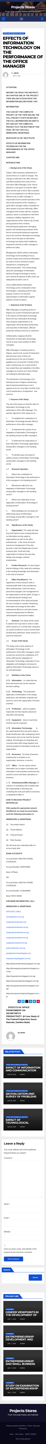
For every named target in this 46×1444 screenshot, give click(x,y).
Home (12, 1434)
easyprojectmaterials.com (16, 922)
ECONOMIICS (10, 1309)
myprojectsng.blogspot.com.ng (18, 958)
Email (7, 1218)
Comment (8, 1158)
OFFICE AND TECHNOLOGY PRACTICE (14, 33)
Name (7, 1204)
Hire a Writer (19, 1434)
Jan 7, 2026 (11, 1319)
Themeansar (23, 1428)
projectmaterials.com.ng (15, 948)
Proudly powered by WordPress (16, 1426)
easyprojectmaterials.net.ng (17, 927)
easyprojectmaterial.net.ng (16, 943)
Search (6, 1270)
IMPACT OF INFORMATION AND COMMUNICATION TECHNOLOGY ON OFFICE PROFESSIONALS (23, 1072)
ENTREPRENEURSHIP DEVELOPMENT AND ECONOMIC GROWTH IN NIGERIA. (21, 1341)
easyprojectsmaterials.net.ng (17, 932)
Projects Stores (23, 7)
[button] (38, 19)
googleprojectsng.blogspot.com (18, 953)
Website (7, 1232)
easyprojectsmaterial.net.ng (17, 938)
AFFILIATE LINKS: (13, 912)
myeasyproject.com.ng (15, 917)
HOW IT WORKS (30, 1434)
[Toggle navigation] (21, 19)
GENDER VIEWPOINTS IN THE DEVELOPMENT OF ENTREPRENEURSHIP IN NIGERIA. (22, 1316)
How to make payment (23, 1439)
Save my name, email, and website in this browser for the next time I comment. (20, 1250)
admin (16, 73)
